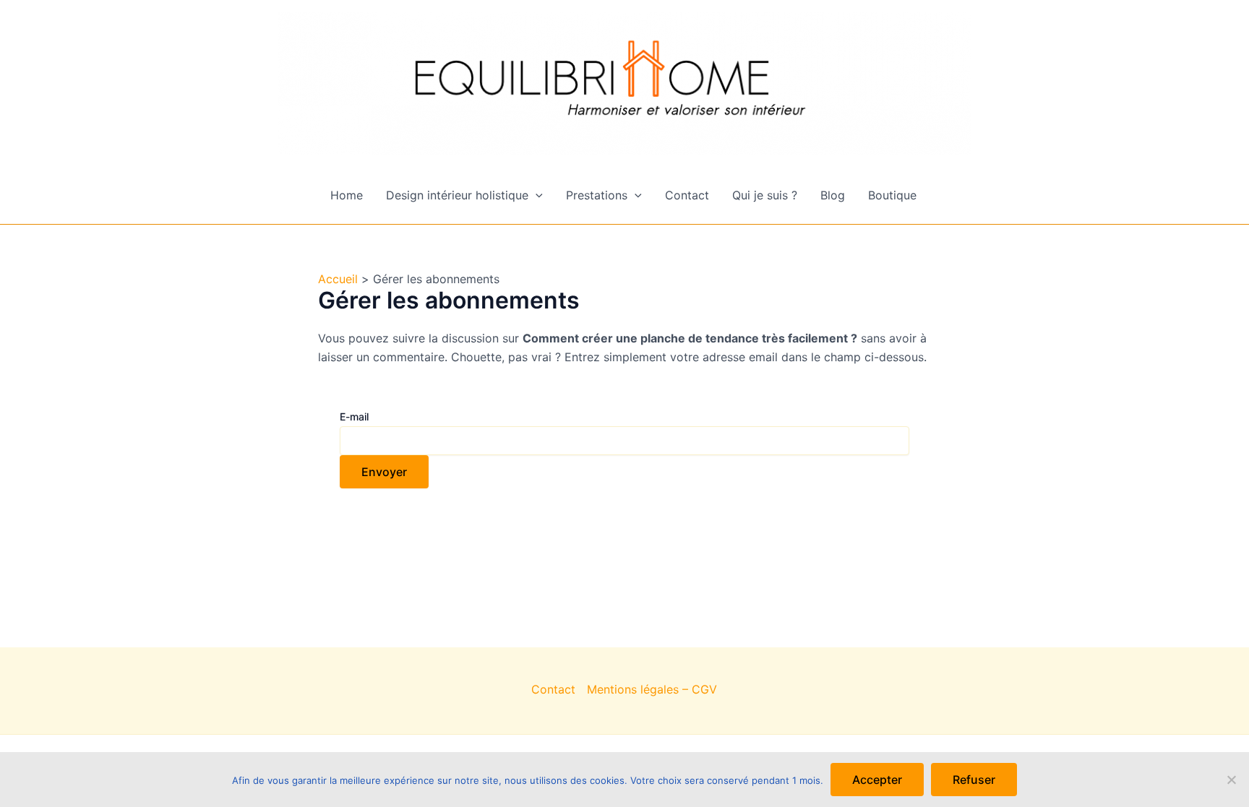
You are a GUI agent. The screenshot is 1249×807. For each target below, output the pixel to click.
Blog (832, 195)
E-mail (354, 416)
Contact (687, 195)
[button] (535, 195)
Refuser (974, 779)
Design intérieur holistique (457, 195)
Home (346, 195)
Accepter (877, 779)
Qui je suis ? (764, 195)
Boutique (892, 195)
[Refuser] (1231, 779)
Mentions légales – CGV (652, 689)
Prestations (596, 195)
